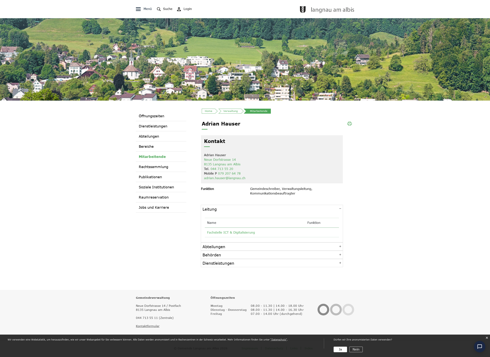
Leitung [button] (210, 209)
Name (211, 222)
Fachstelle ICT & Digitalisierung (231, 232)
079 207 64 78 (229, 173)
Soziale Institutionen (156, 187)
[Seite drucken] (349, 123)
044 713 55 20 (222, 169)
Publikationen (150, 177)
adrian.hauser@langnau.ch (224, 178)
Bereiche (146, 146)
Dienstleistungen (153, 126)
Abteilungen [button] (214, 246)
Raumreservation (154, 197)
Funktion (313, 222)
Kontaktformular (147, 325)
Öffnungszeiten (151, 116)
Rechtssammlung (153, 167)
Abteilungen (149, 136)
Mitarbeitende (152, 156)
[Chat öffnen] (479, 346)
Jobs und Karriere (154, 207)
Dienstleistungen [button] (218, 263)
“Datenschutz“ (278, 339)
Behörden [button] (212, 254)
